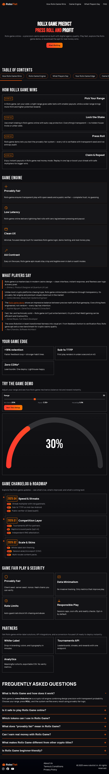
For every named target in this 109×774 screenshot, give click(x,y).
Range (6, 395)
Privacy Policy (50, 769)
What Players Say (92, 4)
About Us (48, 763)
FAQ (105, 4)
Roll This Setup (13, 407)
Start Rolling (54, 45)
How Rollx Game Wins (56, 4)
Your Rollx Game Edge (85, 76)
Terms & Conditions (53, 766)
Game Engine (75, 4)
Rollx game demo (16, 302)
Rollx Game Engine (37, 76)
